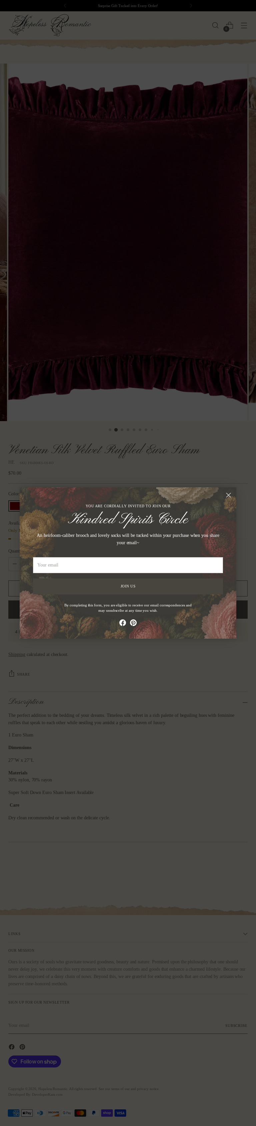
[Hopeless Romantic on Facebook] (123, 624)
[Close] (228, 495)
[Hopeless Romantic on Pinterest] (133, 624)
